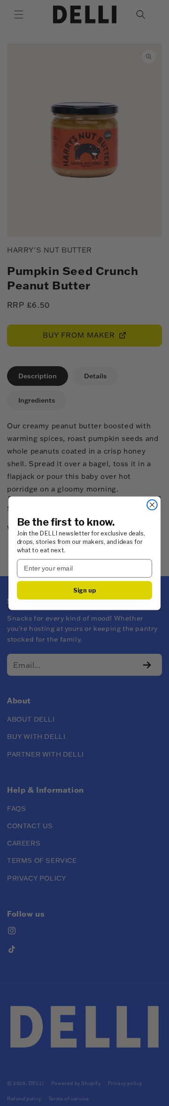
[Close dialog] (152, 504)
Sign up (84, 589)
